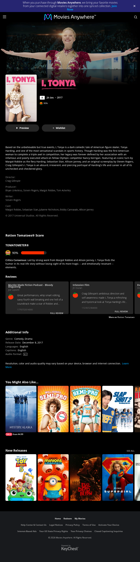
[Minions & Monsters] (53, 477)
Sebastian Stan (30, 209)
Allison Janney (86, 209)
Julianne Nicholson (49, 209)
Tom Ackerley (64, 190)
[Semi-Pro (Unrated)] (53, 409)
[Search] (135, 17)
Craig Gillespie (12, 180)
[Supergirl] (117, 477)
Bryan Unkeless (13, 190)
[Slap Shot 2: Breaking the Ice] (117, 409)
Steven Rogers (31, 190)
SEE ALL (131, 450)
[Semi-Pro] (85, 409)
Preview (24, 128)
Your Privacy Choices (81, 531)
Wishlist (60, 128)
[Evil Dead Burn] (85, 477)
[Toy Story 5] (20, 477)
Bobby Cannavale (69, 209)
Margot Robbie (47, 190)
